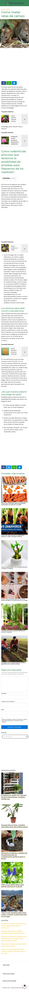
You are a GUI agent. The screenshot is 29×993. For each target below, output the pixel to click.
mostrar (13, 178)
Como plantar (5, 9)
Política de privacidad (9, 980)
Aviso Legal (6, 965)
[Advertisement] (14, 64)
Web (2, 709)
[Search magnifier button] (27, 737)
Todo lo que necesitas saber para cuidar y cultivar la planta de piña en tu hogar (13, 951)
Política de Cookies (8, 973)
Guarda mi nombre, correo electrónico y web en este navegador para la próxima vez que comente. (14, 721)
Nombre (4, 693)
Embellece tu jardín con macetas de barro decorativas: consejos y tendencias (13, 926)
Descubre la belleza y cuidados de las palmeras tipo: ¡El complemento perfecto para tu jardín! (14, 938)
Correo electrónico (8, 701)
